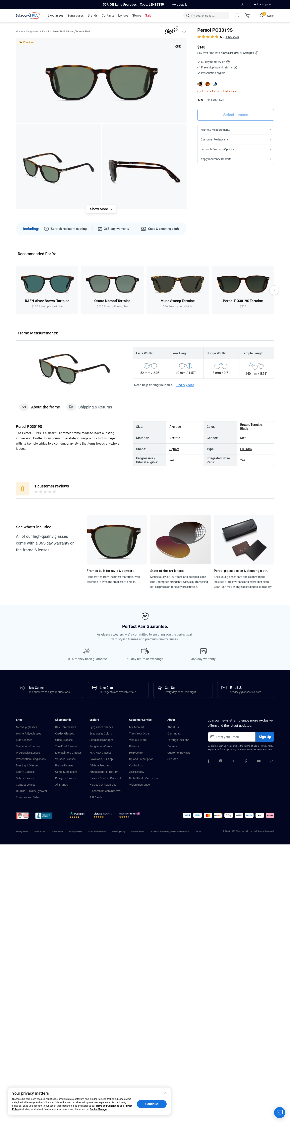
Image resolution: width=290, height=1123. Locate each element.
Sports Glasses (25, 771)
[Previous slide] (16, 290)
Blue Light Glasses (27, 765)
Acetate (174, 438)
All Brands (61, 784)
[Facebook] (208, 761)
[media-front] (101, 80)
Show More (99, 209)
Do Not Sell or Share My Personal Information (169, 831)
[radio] (36, 492)
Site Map (172, 759)
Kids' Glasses (24, 739)
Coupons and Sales (28, 797)
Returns (134, 746)
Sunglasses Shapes (101, 739)
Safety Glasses (25, 778)
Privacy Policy (266, 746)
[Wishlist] (237, 15)
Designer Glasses (65, 778)
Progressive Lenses (28, 752)
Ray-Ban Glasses (65, 727)
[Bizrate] (103, 816)
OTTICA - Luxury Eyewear (31, 791)
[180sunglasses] (178, 47)
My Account (136, 727)
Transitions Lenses (28, 746)
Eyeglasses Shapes (101, 727)
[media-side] (144, 166)
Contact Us (136, 765)
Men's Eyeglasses (26, 727)
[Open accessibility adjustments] (243, 5)
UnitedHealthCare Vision (144, 778)
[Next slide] (274, 290)
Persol (45, 31)
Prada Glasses (64, 765)
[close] (165, 1092)
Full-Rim (246, 449)
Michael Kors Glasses (68, 752)
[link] (28, 15)
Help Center (136, 752)
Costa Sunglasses (66, 771)
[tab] (39, 409)
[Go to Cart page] (247, 15)
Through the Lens (178, 739)
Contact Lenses (25, 784)
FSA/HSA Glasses (100, 752)
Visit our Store (137, 739)
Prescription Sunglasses (31, 759)
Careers (172, 746)
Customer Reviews (178, 752)
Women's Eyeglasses (28, 733)
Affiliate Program (99, 765)
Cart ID (198, 831)
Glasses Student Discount (105, 778)
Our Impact (174, 733)
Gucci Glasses (64, 739)
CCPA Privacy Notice (97, 831)
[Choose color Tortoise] (207, 84)
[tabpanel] (145, 443)
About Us (173, 727)
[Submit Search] (187, 15)
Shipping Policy (118, 831)
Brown (244, 425)
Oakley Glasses (64, 733)
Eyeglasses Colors (100, 733)
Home (19, 31)
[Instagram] (220, 761)
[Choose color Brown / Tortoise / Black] (200, 84)
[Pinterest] (246, 761)
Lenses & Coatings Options (217, 149)
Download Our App (101, 759)
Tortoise (256, 425)
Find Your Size (215, 99)
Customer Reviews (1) (214, 139)
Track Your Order (139, 733)
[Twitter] (233, 761)
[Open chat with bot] (279, 1112)
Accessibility (136, 771)
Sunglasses (32, 31)
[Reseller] (130, 816)
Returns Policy (137, 831)
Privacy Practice (75, 831)
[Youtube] (259, 761)
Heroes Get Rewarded (102, 784)
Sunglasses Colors (100, 746)
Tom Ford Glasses (66, 746)
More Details (179, 4)
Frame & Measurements (215, 129)
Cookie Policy (57, 831)
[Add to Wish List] (184, 30)
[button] (22, 816)
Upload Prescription (141, 759)
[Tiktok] (271, 761)
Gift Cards (95, 797)
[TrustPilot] (78, 816)
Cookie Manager (98, 1109)
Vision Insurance (139, 784)
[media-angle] (58, 166)
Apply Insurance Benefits (216, 159)
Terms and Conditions (107, 1105)
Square (174, 449)
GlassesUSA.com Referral (105, 791)
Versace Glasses (65, 759)
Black (244, 429)
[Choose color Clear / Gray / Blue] (215, 84)
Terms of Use (250, 746)
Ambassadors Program (103, 771)
